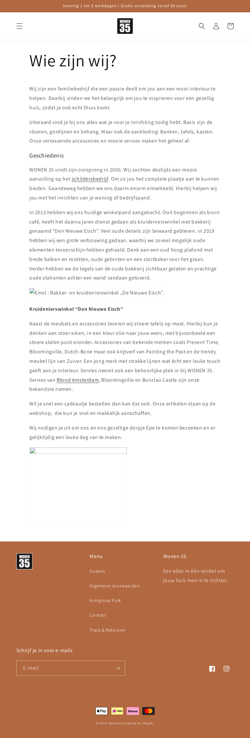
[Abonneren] (117, 668)
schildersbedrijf (90, 178)
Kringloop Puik (105, 600)
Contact (98, 615)
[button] (19, 26)
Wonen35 (115, 723)
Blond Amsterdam (78, 379)
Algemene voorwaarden (115, 586)
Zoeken (97, 571)
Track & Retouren (108, 630)
